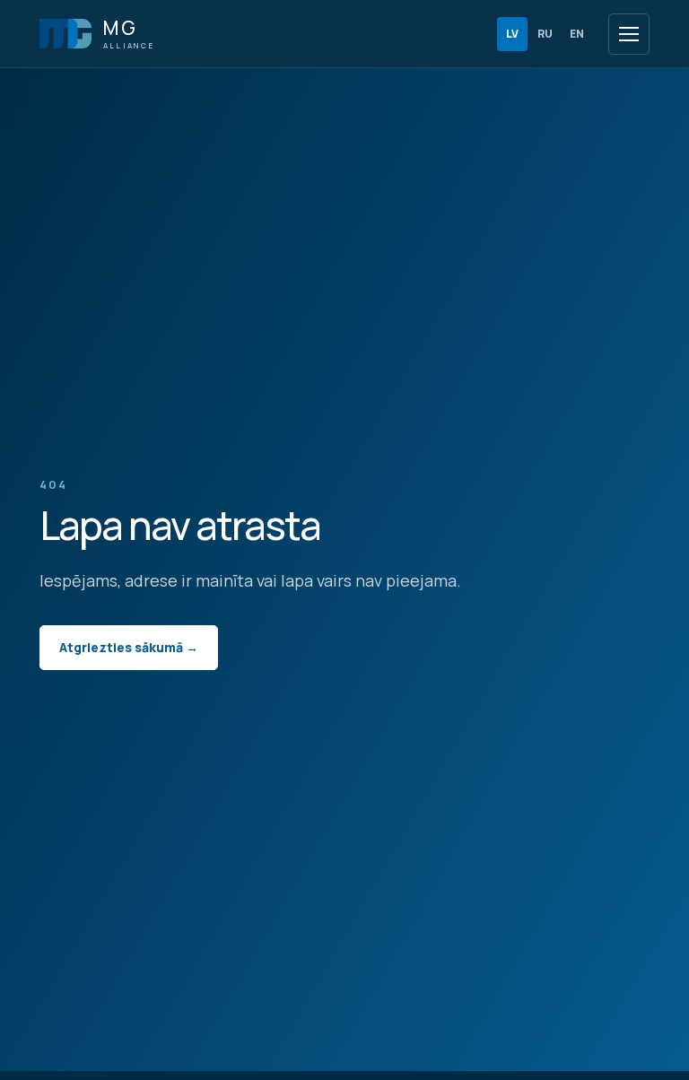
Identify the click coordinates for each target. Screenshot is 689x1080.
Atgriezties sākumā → (128, 647)
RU (545, 33)
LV (512, 33)
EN (577, 33)
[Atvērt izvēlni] (629, 34)
